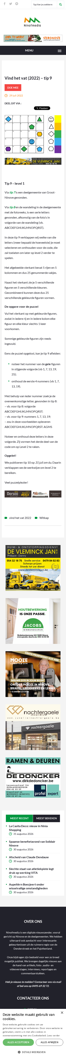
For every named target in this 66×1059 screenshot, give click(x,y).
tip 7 (12, 192)
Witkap (44, 517)
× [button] (61, 1012)
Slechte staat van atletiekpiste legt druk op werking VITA (31, 870)
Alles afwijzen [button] (49, 1042)
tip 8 (12, 207)
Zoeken (60, 4)
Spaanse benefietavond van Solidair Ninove (32, 843)
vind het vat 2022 (20, 517)
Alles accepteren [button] (18, 1042)
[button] (33, 1052)
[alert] (33, 1034)
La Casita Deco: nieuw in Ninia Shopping (28, 827)
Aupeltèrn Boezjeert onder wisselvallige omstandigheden (28, 886)
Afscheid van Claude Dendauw (29, 857)
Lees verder (53, 1035)
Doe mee (13, 87)
